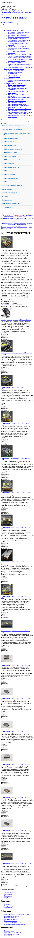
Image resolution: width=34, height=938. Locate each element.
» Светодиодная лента (9, 152)
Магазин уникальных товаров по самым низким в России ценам (16, 915)
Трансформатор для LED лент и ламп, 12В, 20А (15, 698)
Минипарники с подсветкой (16, 61)
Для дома (5, 196)
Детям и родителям (14, 77)
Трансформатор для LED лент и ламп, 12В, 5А (15, 731)
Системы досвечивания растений (18, 37)
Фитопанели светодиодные (16, 41)
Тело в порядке (12, 73)
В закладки (4, 337)
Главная (3, 11)
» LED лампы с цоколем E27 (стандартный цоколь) (16, 133)
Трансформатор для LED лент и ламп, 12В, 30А (15, 764)
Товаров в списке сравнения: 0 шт (11, 305)
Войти (3, 22)
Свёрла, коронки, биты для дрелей (18, 113)
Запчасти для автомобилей (16, 86)
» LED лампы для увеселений (12, 149)
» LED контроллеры (9, 156)
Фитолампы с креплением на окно (18, 32)
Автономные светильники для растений (20, 67)
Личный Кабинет (9, 892)
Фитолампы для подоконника (17, 35)
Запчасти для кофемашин (16, 99)
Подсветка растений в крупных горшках (20, 59)
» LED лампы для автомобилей (12, 160)
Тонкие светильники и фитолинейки (19, 57)
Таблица (12, 300)
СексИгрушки (6, 207)
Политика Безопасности (11, 919)
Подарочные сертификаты (12, 932)
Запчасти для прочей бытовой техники (20, 112)
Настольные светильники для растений (20, 54)
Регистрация (10, 22)
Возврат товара (9, 906)
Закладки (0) (10, 11)
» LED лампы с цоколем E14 (11, 138)
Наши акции (8, 935)
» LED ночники (7, 171)
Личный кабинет (19, 11)
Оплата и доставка (10, 917)
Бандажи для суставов (15, 72)
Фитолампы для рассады (15, 33)
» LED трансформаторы (10, 178)
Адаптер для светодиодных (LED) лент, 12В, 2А (16, 320)
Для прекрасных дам (14, 75)
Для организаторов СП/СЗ (12, 922)
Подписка (7, 897)
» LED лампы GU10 (9, 145)
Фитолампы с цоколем (15, 62)
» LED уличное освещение (11, 182)
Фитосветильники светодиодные (14, 30)
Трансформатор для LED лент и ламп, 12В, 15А (15, 797)
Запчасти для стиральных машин (18, 110)
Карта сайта (8, 907)
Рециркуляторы (9, 78)
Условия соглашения (10, 921)
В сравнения (5, 339)
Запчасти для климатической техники (19, 109)
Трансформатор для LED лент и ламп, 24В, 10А (15, 665)
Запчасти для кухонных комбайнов (19, 97)
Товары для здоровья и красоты (14, 69)
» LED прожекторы (8, 174)
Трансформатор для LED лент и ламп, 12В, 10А (15, 830)
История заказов (9, 894)
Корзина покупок (18, 12)
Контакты (28, 11)
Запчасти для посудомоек (16, 102)
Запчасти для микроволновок (17, 101)
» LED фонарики (8, 163)
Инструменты (12, 117)
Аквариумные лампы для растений (19, 40)
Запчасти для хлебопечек (15, 107)
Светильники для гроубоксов (17, 46)
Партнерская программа (11, 934)
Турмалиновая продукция (10, 192)
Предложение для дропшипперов (14, 924)
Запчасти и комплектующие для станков (20, 115)
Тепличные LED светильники (17, 38)
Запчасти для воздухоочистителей (18, 105)
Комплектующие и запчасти (13, 83)
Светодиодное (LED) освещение (12, 129)
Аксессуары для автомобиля (16, 85)
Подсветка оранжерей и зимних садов (20, 56)
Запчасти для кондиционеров (17, 104)
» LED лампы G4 (8, 141)
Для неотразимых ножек (15, 70)
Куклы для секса (7, 189)
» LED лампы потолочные (11, 167)
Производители (9, 931)
